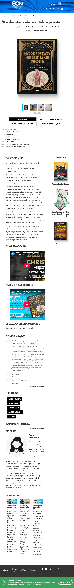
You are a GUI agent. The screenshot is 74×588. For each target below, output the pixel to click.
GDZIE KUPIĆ (22, 119)
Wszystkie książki (14, 16)
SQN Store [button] (13, 403)
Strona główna (4, 16)
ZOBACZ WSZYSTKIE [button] (37, 386)
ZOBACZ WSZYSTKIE (37, 428)
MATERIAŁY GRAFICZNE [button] (22, 124)
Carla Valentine (40, 31)
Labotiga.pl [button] (14, 399)
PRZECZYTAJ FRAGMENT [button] (51, 119)
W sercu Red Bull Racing (60, 184)
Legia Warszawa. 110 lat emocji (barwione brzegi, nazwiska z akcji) (61, 214)
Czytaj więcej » (36, 584)
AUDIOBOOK (14, 412)
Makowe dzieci (61, 244)
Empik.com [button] (13, 408)
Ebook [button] (11, 417)
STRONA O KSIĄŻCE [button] (51, 124)
